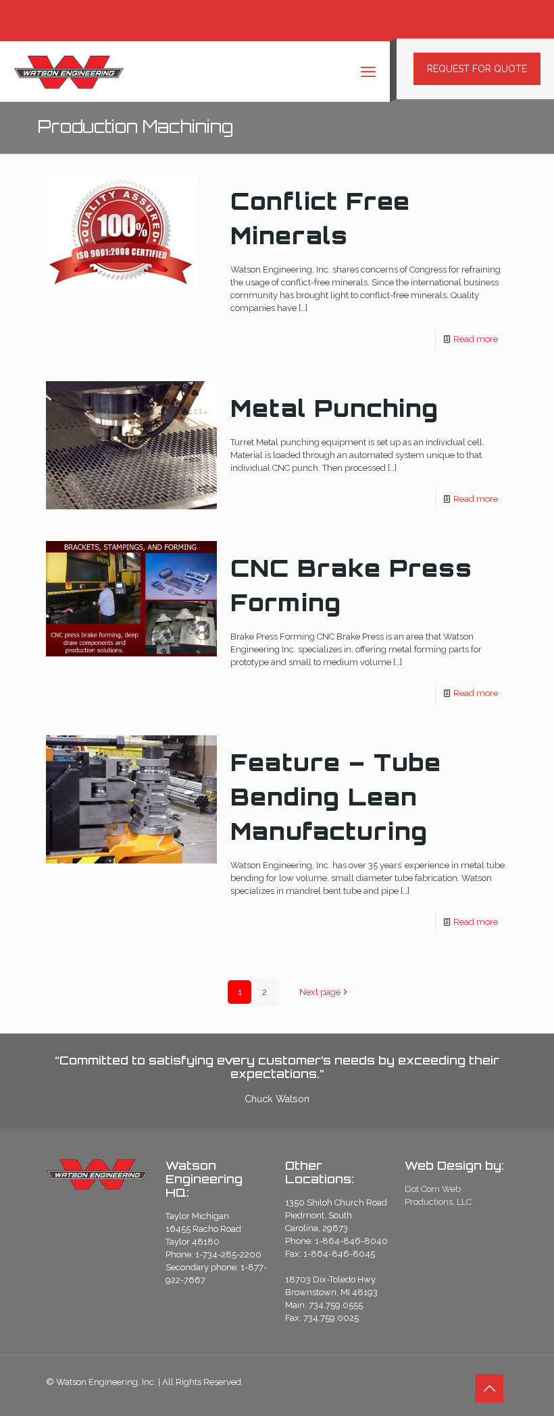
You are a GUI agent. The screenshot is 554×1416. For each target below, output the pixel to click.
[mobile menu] (368, 71)
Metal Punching (334, 408)
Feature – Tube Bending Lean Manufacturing (335, 796)
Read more (475, 339)
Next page (320, 992)
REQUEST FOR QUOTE (477, 68)
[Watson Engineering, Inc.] (69, 71)
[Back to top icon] (489, 1388)
